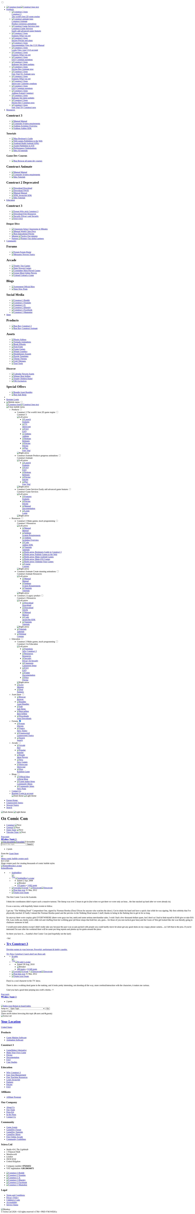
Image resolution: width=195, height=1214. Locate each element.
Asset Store (17, 694)
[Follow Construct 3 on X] (19, 305)
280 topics (21, 969)
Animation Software (14, 1040)
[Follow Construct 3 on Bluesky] (21, 307)
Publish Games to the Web (45, 554)
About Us (10, 1107)
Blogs (14, 774)
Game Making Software (16, 1037)
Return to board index (21, 1006)
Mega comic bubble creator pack (14, 858)
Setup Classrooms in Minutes (35, 229)
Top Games (25, 266)
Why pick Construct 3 (28, 211)
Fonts (20, 347)
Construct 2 (29, 596)
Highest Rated (26, 378)
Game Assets (11, 1127)
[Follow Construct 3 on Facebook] (22, 310)
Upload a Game (27, 275)
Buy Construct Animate (27, 328)
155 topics (21, 885)
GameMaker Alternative (16, 1050)
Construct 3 (36, 412)
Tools (20, 363)
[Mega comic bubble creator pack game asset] (2, 856)
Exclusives (22, 381)
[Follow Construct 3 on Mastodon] (22, 312)
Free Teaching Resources (16, 1077)
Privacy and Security (30, 216)
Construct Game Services (43, 489)
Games (22, 349)
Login (16, 399)
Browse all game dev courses (29, 161)
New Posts (22, 289)
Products (10, 9)
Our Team (10, 1110)
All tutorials (22, 150)
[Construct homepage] (22, 7)
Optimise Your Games (43, 561)
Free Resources (29, 214)
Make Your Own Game (16, 1052)
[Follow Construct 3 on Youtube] (21, 303)
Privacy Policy (12, 1197)
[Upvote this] (20, 888)
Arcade (15, 743)
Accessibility (11, 1202)
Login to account (26, 793)
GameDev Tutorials (14, 1132)
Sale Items (21, 395)
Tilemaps (22, 361)
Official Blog (29, 286)
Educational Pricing (25, 234)
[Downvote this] (42, 888)
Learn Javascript (13, 1080)
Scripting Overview (28, 126)
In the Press (11, 1114)
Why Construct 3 (13, 1072)
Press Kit (10, 1112)
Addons (22, 339)
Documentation (12, 1057)
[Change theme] (24, 796)
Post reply (5, 837)
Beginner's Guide (25, 138)
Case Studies (11, 1062)
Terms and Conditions (15, 1195)
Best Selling (25, 376)
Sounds (27, 354)
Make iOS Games (42, 559)
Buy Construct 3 (24, 326)
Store (8, 315)
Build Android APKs (30, 143)
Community (11, 241)
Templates (23, 356)
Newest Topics (28, 254)
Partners (9, 1082)
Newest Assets (27, 374)
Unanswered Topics (14, 803)
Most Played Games (31, 270)
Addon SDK (26, 128)
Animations (26, 342)
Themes (23, 359)
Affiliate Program (13, 1097)
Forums (15, 721)
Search (9, 807)
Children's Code (13, 1200)
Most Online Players (28, 273)
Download (27, 188)
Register (10, 399)
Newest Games (24, 268)
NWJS (26, 190)
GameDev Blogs (13, 1134)
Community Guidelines (16, 1139)
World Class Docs (28, 231)
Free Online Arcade (14, 1137)
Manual (23, 121)
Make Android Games (44, 557)
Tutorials (21, 177)
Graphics (23, 351)
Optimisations (30, 148)
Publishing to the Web (32, 141)
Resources (10, 110)
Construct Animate (37, 455)
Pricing (9, 1055)
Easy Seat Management (16, 1075)
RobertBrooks (7, 868)
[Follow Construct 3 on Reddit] (21, 300)
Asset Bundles (26, 392)
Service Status (12, 1205)
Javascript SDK (25, 195)
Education (10, 200)
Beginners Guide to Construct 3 (48, 552)
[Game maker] (22, 404)
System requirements (31, 123)
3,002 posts (32, 885)
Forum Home (25, 252)
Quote (26, 892)
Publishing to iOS (26, 146)
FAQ (20, 218)
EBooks (22, 344)
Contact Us (16, 791)
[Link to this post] (18, 890)
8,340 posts (32, 969)
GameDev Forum (13, 1130)
